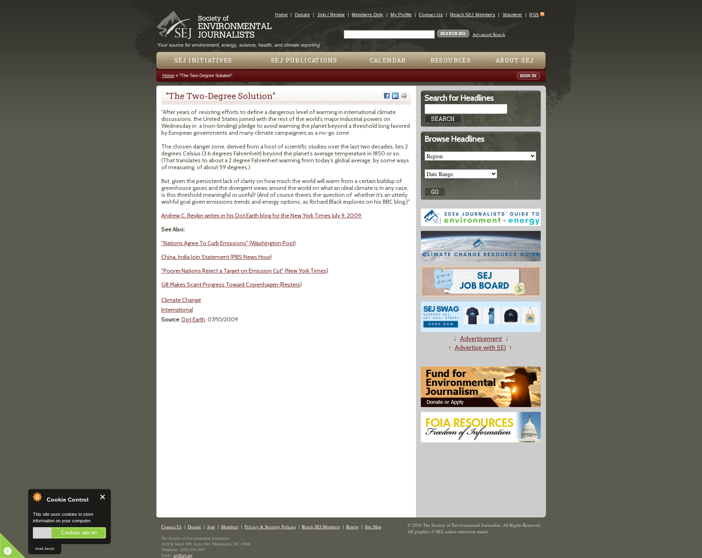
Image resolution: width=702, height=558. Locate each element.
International (177, 309)
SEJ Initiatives (203, 60)
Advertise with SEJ (480, 347)
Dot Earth (193, 319)
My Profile (401, 14)
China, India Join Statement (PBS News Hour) (216, 257)
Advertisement (481, 339)
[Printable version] (404, 95)
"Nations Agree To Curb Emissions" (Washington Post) (228, 243)
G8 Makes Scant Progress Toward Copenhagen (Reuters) (231, 284)
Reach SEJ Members (472, 14)
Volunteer (512, 14)
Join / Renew (331, 14)
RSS (534, 14)
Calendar (388, 60)
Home (281, 14)
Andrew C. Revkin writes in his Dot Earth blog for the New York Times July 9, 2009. (261, 215)
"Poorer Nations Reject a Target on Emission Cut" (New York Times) (244, 270)
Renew (352, 527)
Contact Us (431, 14)
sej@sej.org (183, 555)
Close (103, 497)
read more (44, 548)
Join (211, 527)
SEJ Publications (304, 60)
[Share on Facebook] (387, 95)
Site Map (373, 527)
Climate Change (181, 300)
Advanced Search (488, 34)
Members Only (367, 14)
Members (229, 527)
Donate (302, 14)
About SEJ (515, 60)
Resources (451, 60)
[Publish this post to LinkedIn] (395, 95)
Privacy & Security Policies (270, 527)
